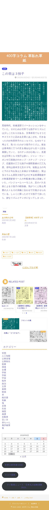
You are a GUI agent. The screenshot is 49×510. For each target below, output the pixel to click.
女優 (4, 370)
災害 (4, 406)
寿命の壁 (6, 234)
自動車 (5, 417)
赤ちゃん (6, 422)
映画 (4, 392)
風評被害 (6, 425)
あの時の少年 (7, 218)
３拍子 (6, 252)
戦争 (4, 381)
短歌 (31, 252)
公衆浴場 (6, 358)
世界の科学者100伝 (14, 465)
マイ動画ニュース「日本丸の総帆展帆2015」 (24, 486)
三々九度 (16, 252)
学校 (4, 372)
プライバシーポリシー (19, 503)
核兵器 (5, 397)
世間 (4, 353)
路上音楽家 (7, 256)
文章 (4, 386)
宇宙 (4, 378)
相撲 (4, 414)
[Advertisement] (24, 26)
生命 (4, 408)
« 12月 (23, 456)
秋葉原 (40, 252)
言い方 (5, 420)
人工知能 (6, 356)
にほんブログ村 (30, 267)
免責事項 (34, 503)
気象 (4, 400)
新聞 (4, 69)
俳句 (24, 252)
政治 (4, 383)
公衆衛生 (6, 361)
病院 (4, 411)
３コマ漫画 (10, 475)
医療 (4, 364)
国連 (4, 367)
